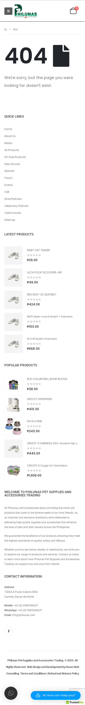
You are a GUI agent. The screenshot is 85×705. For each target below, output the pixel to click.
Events (8, 185)
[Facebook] (8, 631)
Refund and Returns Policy (63, 673)
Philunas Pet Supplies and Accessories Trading (35, 660)
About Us (10, 136)
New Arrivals (12, 164)
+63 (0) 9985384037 (26, 605)
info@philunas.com (23, 615)
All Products (11, 150)
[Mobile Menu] (8, 11)
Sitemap (9, 220)
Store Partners (13, 199)
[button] (56, 695)
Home (8, 129)
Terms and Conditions (33, 673)
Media (8, 143)
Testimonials (12, 213)
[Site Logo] (26, 11)
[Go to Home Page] (5, 29)
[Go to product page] (13, 255)
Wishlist (9, 171)
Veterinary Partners (16, 206)
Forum (8, 178)
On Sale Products (15, 157)
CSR (6, 192)
